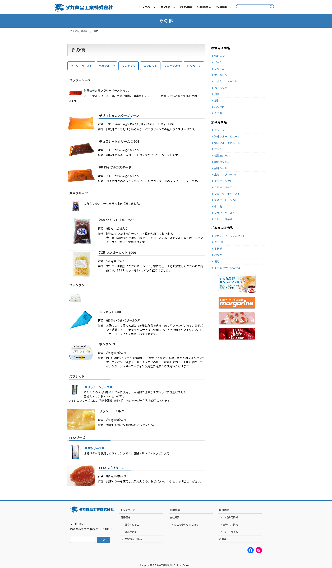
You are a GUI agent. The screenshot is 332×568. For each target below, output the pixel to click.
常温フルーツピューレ (227, 143)
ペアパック (220, 88)
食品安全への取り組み (186, 524)
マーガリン (220, 75)
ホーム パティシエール (227, 267)
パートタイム (230, 532)
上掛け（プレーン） (225, 174)
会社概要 (174, 517)
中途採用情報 (230, 517)
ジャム (218, 62)
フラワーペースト (81, 66)
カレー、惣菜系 (223, 219)
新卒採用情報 (230, 524)
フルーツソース (223, 187)
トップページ (128, 510)
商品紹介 (125, 517)
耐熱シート (220, 168)
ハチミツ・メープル (225, 81)
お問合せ (224, 539)
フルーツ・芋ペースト (227, 193)
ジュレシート (222, 130)
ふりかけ (219, 107)
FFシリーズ (194, 66)
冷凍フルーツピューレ (227, 136)
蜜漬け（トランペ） (226, 200)
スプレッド (150, 66)
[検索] (103, 540)
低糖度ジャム (222, 155)
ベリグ (218, 255)
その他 (218, 113)
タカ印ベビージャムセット (229, 236)
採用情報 (224, 510)
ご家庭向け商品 (133, 539)
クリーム (219, 68)
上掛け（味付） (223, 181)
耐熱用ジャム (222, 162)
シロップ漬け (172, 66)
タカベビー (220, 242)
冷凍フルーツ (107, 66)
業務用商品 (131, 532)
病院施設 (219, 56)
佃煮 (216, 94)
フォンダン (129, 66)
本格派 (218, 248)
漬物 (216, 100)
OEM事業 (175, 510)
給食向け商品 (132, 524)
